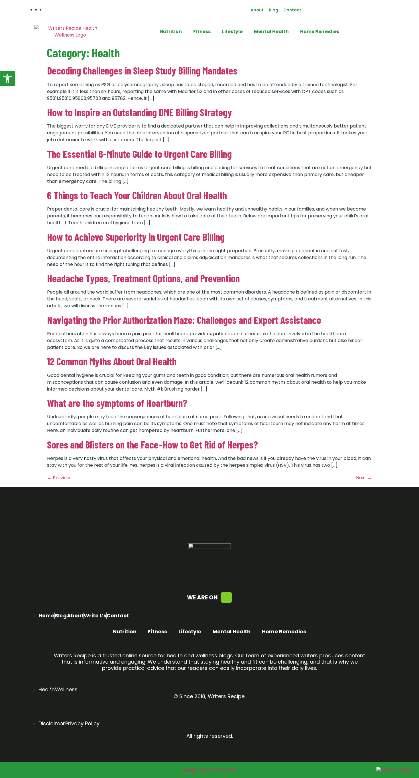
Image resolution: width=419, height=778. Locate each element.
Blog (273, 10)
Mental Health (271, 31)
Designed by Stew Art (209, 769)
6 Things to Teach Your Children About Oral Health (137, 195)
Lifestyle (232, 31)
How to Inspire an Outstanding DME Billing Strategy (139, 112)
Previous (59, 477)
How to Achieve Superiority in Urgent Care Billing (136, 237)
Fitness (202, 31)
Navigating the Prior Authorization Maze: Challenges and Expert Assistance (184, 320)
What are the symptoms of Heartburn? (117, 403)
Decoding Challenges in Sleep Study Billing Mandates (142, 70)
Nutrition (171, 31)
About (257, 10)
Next (364, 477)
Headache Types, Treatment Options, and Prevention (143, 278)
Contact (292, 10)
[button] (7, 78)
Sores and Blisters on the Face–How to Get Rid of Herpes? (152, 444)
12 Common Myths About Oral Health (111, 361)
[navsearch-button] (316, 10)
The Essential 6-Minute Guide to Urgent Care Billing (139, 153)
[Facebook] (226, 597)
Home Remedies (319, 31)
